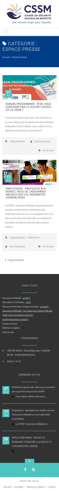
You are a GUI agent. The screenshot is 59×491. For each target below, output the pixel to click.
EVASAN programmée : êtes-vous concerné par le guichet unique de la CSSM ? (28, 106)
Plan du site (8, 332)
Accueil (6, 57)
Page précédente (16, 260)
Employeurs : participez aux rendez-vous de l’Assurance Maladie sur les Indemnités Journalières (26, 193)
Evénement (33, 237)
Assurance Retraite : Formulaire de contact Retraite (27, 311)
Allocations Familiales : (16, 302)
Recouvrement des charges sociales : (25, 306)
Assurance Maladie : (16, 298)
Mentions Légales (11, 328)
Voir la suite (48, 150)
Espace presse (19, 57)
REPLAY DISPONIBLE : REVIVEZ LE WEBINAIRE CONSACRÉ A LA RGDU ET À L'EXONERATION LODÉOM (31, 442)
